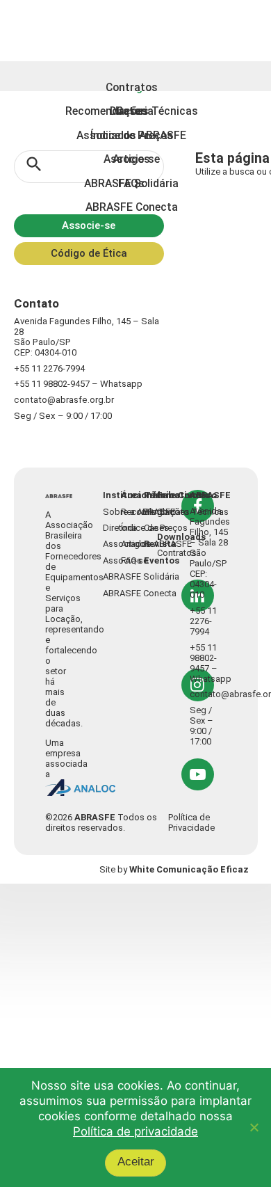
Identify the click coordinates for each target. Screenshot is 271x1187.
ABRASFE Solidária (182, 576)
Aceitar (141, 1161)
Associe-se (88, 236)
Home (35, 16)
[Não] (254, 1131)
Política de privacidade (135, 1137)
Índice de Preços (232, 529)
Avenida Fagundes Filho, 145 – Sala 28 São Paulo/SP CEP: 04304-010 (88, 338)
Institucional (172, 499)
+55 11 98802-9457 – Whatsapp (75, 380)
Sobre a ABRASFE (180, 514)
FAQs (212, 560)
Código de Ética (88, 263)
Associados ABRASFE (189, 545)
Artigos (216, 545)
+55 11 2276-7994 (48, 365)
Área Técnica (151, 16)
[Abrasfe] (77, 500)
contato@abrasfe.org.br (60, 395)
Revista (224, 16)
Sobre (80, 16)
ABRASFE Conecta (181, 591)
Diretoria (162, 529)
